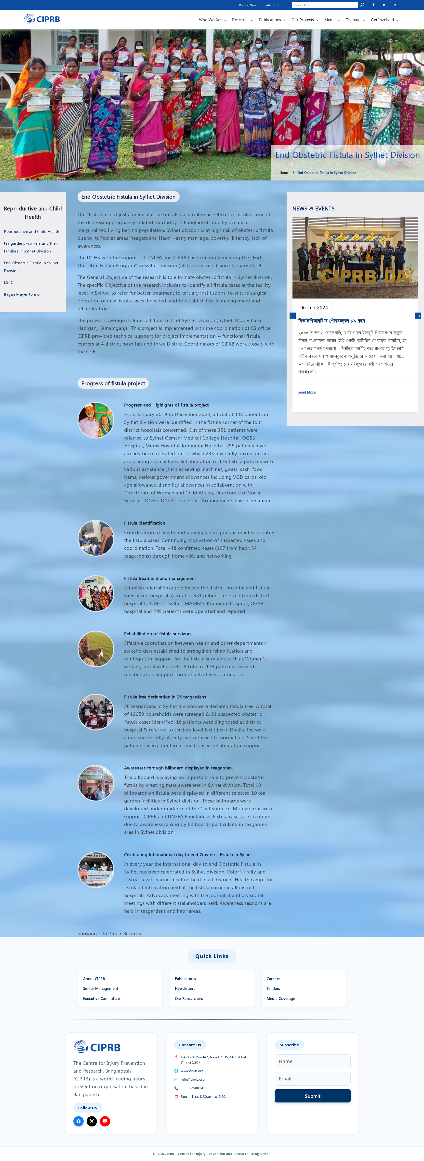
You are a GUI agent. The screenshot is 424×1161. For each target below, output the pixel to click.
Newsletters (185, 988)
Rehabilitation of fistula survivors (158, 633)
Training (353, 19)
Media (330, 19)
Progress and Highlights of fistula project (166, 405)
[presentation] (293, 316)
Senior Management (100, 988)
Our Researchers (189, 998)
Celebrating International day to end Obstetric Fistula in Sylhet (188, 854)
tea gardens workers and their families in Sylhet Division (31, 246)
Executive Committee (101, 998)
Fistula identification (144, 523)
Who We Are (210, 19)
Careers (273, 978)
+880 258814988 (195, 1088)
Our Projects (303, 19)
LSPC (8, 282)
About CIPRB (94, 978)
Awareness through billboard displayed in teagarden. (178, 768)
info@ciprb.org (193, 1079)
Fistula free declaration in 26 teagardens (165, 697)
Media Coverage (281, 998)
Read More (307, 392)
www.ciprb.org (192, 1070)
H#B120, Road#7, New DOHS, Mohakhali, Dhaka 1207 (214, 1060)
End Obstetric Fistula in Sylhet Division (31, 266)
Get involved (382, 19)
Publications (270, 19)
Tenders (273, 988)
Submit (312, 1095)
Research (240, 19)
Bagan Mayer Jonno (22, 294)
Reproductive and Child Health (31, 231)
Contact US (270, 5)
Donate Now (247, 5)
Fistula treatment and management (160, 578)
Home (284, 172)
